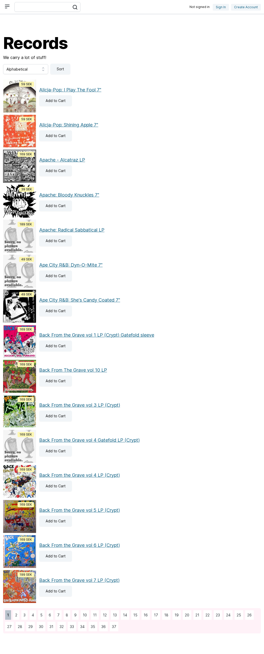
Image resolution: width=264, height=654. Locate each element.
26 (248, 615)
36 (102, 626)
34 (81, 626)
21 (196, 615)
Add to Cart (52, 100)
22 (206, 615)
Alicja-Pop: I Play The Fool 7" (70, 89)
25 (238, 615)
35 (92, 626)
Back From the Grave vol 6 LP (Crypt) (79, 545)
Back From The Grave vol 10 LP (73, 370)
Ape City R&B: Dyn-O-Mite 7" (71, 265)
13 (114, 615)
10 (84, 615)
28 (19, 626)
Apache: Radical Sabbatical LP (71, 230)
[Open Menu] (7, 6)
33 (71, 626)
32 (60, 626)
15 (134, 615)
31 (50, 626)
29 (29, 626)
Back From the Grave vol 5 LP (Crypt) (79, 510)
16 (145, 615)
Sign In (221, 7)
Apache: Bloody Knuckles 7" (69, 195)
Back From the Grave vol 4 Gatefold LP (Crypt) (89, 440)
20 (186, 615)
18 (165, 615)
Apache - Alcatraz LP (62, 160)
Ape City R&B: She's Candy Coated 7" (79, 300)
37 (113, 626)
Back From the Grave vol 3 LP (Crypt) (79, 405)
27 (8, 626)
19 (175, 615)
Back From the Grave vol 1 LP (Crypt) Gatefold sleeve (96, 335)
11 (94, 615)
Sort (60, 69)
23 (217, 615)
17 (155, 615)
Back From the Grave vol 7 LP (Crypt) (79, 580)
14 (124, 615)
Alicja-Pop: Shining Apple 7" (68, 125)
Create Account (246, 7)
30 (40, 626)
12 (104, 615)
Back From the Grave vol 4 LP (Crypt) (79, 475)
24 (227, 615)
